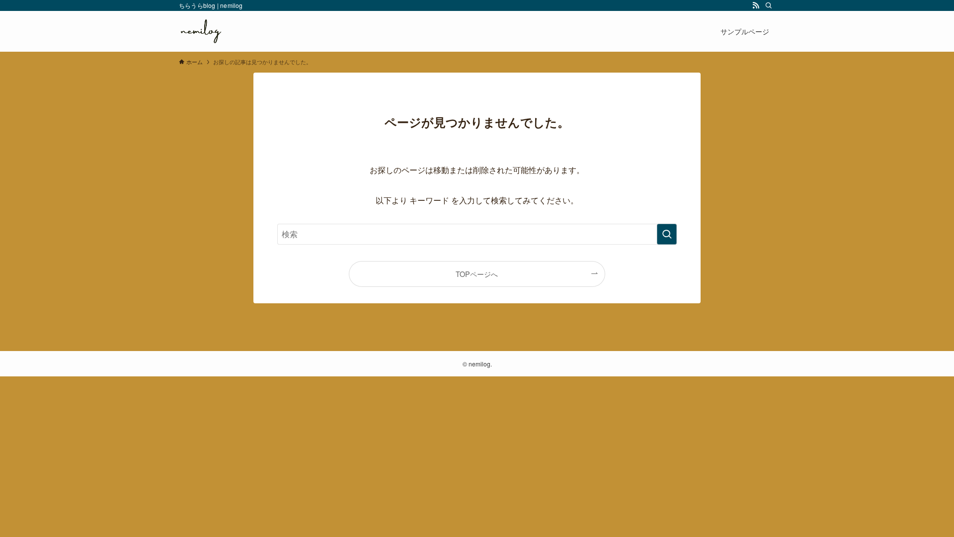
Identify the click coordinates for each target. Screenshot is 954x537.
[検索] (768, 5)
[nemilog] (201, 31)
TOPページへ (477, 273)
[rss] (755, 5)
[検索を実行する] (667, 234)
